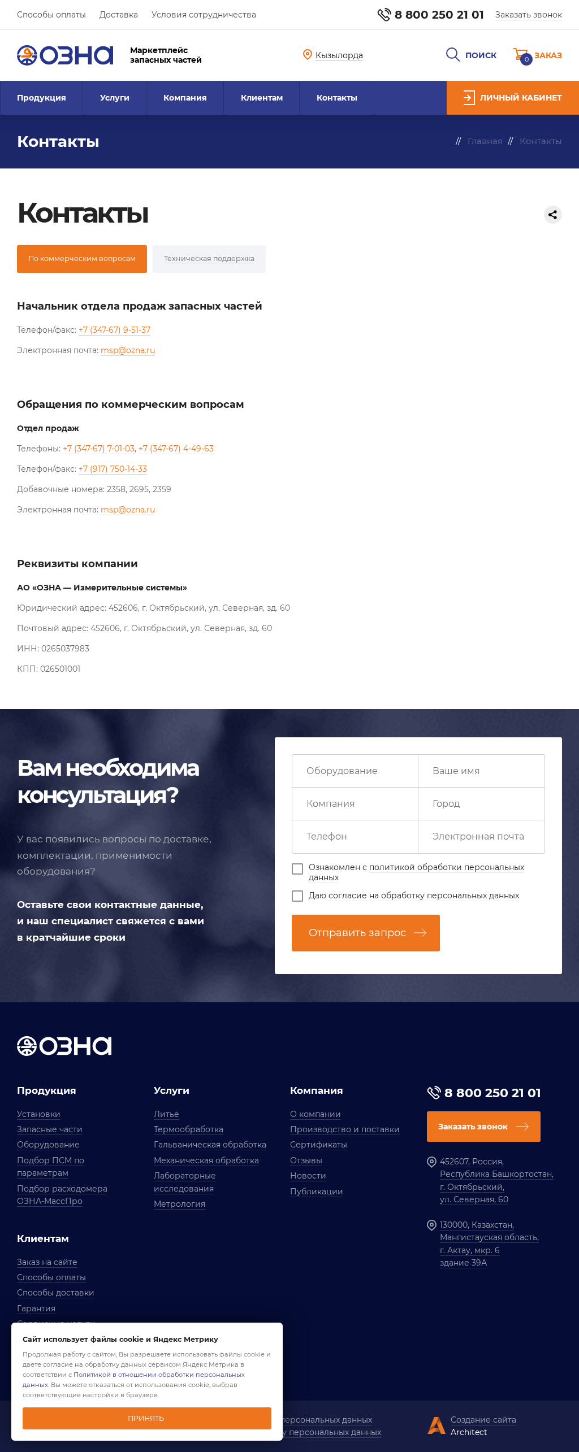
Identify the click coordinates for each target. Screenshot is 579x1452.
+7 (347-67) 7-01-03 (99, 449)
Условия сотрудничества (204, 15)
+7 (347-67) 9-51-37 (114, 330)
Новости (308, 1176)
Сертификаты (318, 1145)
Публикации (316, 1191)
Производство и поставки (345, 1129)
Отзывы (306, 1160)
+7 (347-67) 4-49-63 (176, 449)
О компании (315, 1114)
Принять (146, 1418)
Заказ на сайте (47, 1262)
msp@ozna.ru (128, 350)
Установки (39, 1114)
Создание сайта (483, 1420)
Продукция (41, 98)
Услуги (114, 98)
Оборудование (48, 1145)
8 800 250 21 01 (439, 14)
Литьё (166, 1114)
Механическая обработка (206, 1160)
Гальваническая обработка (210, 1145)
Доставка (119, 15)
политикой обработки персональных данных (416, 872)
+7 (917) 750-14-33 (113, 469)
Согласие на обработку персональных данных (285, 1432)
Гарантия (36, 1308)
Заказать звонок (528, 15)
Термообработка (188, 1129)
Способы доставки (55, 1293)
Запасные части (50, 1129)
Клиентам (262, 98)
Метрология (179, 1204)
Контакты (337, 98)
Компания (185, 98)
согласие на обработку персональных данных (424, 895)
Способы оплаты (51, 15)
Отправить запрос (357, 933)
